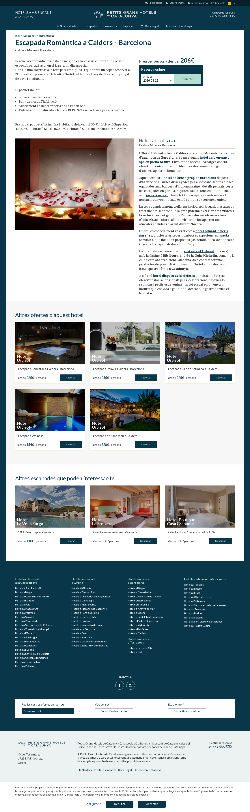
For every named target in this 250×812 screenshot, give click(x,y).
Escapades (91, 26)
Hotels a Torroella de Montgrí (32, 629)
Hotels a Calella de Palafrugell (32, 596)
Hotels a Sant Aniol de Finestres (90, 645)
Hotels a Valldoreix (138, 625)
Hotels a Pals (22, 604)
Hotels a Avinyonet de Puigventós (91, 596)
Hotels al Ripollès (194, 584)
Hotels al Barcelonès (139, 600)
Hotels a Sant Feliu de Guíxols (32, 653)
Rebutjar (119, 804)
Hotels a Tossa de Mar (28, 661)
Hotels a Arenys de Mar (141, 608)
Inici (17, 35)
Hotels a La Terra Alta (140, 648)
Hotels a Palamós (25, 612)
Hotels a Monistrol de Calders (145, 596)
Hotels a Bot (135, 652)
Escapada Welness (30, 436)
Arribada (148, 77)
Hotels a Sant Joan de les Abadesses (205, 605)
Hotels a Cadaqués (26, 645)
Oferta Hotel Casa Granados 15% (191, 532)
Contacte (219, 3)
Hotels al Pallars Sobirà (197, 625)
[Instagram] (130, 685)
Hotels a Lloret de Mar (84, 616)
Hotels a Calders (137, 633)
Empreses (129, 26)
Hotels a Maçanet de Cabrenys (89, 608)
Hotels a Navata (81, 620)
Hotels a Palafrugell (26, 637)
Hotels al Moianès (138, 629)
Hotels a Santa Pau (82, 637)
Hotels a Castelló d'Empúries (31, 657)
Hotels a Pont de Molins (85, 612)
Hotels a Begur (23, 592)
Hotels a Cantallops (83, 600)
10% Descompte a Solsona (36, 532)
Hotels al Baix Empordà (28, 588)
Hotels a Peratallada (26, 620)
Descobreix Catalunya (178, 26)
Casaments (110, 26)
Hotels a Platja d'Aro (26, 608)
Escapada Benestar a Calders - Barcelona (46, 369)
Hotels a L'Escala (24, 649)
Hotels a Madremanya (84, 604)
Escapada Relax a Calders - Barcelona (118, 369)
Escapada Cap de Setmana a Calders (192, 369)
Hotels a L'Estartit (25, 633)
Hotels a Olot (79, 633)
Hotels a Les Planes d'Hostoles (89, 641)
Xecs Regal (152, 26)
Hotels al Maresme (138, 604)
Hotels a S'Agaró (24, 616)
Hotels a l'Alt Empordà (27, 641)
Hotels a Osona (136, 612)
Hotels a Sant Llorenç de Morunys (203, 621)
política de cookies (137, 794)
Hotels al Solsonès (194, 609)
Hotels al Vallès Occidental (143, 620)
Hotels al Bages (136, 588)
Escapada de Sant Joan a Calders (115, 436)
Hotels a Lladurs (193, 613)
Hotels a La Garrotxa (83, 629)
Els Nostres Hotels (67, 26)
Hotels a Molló (192, 592)
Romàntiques (46, 35)
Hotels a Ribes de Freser (198, 597)
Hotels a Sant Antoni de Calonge (34, 625)
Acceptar (152, 804)
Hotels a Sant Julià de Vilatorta (145, 616)
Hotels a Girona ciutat (84, 592)
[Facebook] (119, 685)
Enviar (78, 712)
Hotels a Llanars (193, 588)
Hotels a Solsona (193, 617)
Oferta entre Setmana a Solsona (115, 532)
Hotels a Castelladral (139, 592)
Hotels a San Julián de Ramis (88, 625)
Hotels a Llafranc (24, 600)
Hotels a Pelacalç (25, 665)
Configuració (93, 804)
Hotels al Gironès (81, 588)
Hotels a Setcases (194, 601)
